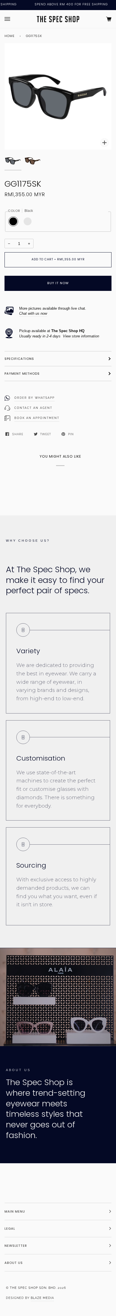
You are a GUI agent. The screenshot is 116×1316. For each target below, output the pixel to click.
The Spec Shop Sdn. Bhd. (33, 1288)
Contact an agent (33, 407)
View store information (81, 336)
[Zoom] (58, 96)
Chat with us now (33, 313)
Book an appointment (36, 418)
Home (10, 36)
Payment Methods (22, 373)
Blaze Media (42, 1298)
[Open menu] (13, 19)
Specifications (19, 358)
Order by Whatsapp (34, 397)
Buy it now (58, 283)
